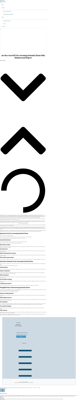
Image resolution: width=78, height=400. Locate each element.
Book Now (21, 336)
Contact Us (4, 26)
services (28, 215)
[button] (23, 87)
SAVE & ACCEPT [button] (2, 399)
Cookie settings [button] (35, 387)
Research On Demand (7, 11)
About (3, 17)
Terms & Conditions (30, 382)
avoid (15, 289)
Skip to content (2, 0)
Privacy (26, 382)
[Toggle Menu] (25, 9)
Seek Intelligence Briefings (8, 14)
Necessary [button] (1, 396)
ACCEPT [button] (39, 387)
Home (3, 4)
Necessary (2, 397)
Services (3, 7)
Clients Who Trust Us (7, 20)
